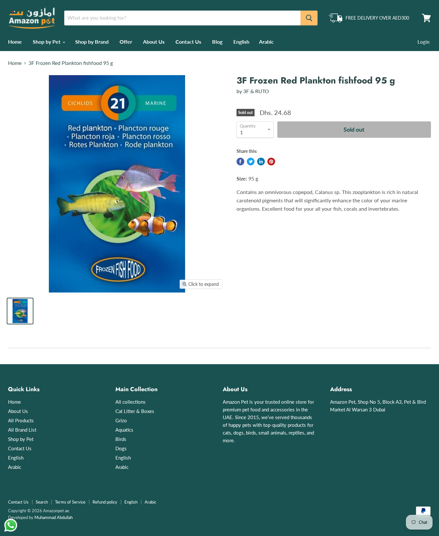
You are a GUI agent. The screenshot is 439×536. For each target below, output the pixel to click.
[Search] (309, 18)
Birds (120, 439)
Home (15, 42)
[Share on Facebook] (240, 161)
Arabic (266, 42)
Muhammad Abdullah (53, 517)
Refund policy (105, 502)
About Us (154, 42)
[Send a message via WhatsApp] (10, 525)
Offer (126, 42)
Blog (217, 42)
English (241, 42)
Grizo (121, 420)
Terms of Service (70, 502)
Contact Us (188, 42)
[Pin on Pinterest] (271, 161)
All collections (130, 402)
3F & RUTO (256, 91)
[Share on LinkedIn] (261, 161)
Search (42, 502)
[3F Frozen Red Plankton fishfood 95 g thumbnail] (20, 311)
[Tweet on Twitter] (251, 161)
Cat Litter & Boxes (134, 411)
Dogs (121, 448)
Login (423, 42)
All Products (21, 420)
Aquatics (124, 430)
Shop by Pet (47, 42)
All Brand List (22, 430)
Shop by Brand (92, 42)
